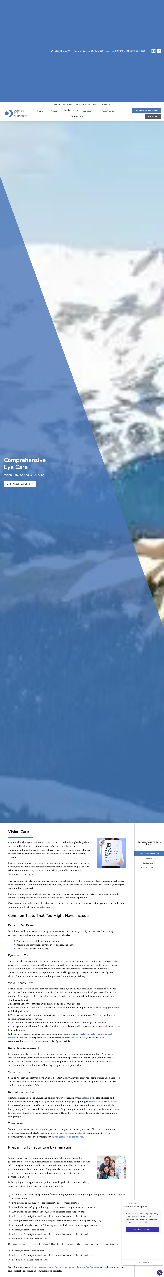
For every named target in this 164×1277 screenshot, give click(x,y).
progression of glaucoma (68, 1136)
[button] (55, 111)
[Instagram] (159, 51)
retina (85, 1097)
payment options (43, 1267)
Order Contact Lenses (149, 868)
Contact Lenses (149, 863)
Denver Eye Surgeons (89, 1267)
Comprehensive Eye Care (149, 853)
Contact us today (64, 1267)
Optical (149, 858)
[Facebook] (154, 51)
